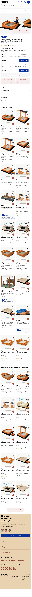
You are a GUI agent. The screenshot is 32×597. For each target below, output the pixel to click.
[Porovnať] (13, 114)
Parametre (4, 97)
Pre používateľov (7, 547)
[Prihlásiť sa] (24, 2)
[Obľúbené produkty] (21, 2)
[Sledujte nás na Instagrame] (2, 568)
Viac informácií (23, 54)
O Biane (4, 541)
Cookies (28, 574)
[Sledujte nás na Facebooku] (6, 568)
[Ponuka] (28, 2)
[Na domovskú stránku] (4, 2)
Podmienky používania (24, 578)
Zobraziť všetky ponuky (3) (14, 75)
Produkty (4, 560)
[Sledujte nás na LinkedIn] (14, 568)
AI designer (20, 560)
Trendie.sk (5, 65)
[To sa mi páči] (13, 111)
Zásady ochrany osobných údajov (21, 576)
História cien (4, 87)
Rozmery (3, 94)
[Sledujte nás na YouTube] (10, 568)
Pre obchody (6, 552)
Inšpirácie (12, 560)
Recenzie (3, 100)
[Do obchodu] (10, 23)
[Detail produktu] (13, 124)
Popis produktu (5, 90)
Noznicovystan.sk (7, 54)
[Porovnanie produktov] (18, 2)
